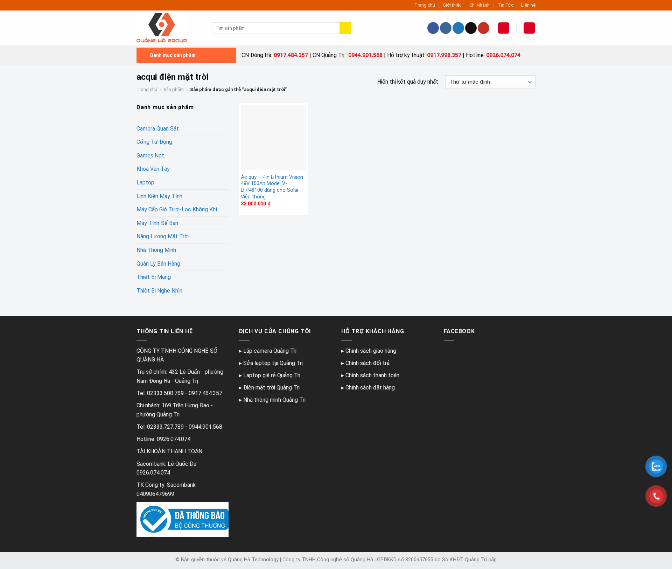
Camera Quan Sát (157, 128)
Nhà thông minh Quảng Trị (274, 399)
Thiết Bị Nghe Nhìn (159, 290)
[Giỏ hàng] (529, 28)
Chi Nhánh (479, 5)
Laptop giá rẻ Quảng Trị (271, 375)
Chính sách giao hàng (370, 350)
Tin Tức (505, 5)
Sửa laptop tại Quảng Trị (273, 363)
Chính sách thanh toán (372, 375)
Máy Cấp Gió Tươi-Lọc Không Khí (176, 209)
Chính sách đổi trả (367, 363)
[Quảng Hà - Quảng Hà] (168, 27)
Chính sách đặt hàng (370, 387)
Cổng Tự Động (154, 142)
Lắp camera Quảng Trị (269, 350)
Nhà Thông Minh (156, 250)
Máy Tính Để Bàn (157, 223)
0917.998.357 (444, 55)
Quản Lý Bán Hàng (158, 263)
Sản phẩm (174, 89)
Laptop (145, 182)
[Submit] (345, 28)
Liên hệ (528, 5)
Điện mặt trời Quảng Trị (271, 387)
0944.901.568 (365, 55)
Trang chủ (424, 5)
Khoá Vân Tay (153, 169)
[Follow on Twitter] (458, 28)
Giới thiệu (452, 5)
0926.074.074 (503, 55)
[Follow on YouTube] (483, 28)
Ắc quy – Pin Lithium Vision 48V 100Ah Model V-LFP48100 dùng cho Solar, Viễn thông (272, 187)
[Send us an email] (471, 28)
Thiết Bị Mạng (153, 277)
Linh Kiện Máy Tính (159, 196)
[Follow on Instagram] (445, 28)
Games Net (150, 155)
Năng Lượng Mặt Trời (162, 236)
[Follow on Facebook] (433, 28)
